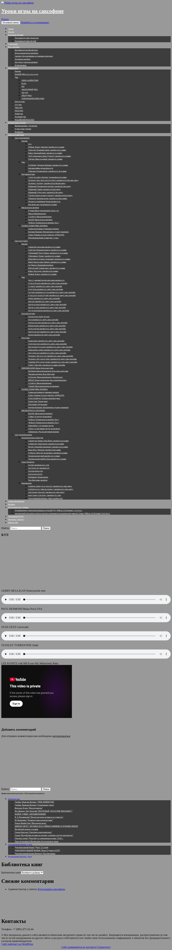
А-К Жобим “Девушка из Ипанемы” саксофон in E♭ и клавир (48, 165)
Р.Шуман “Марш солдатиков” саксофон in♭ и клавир (45, 159)
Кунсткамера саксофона (22, 59)
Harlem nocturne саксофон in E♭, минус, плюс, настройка (47, 326)
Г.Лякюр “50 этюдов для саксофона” (40, 417)
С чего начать (13, 44)
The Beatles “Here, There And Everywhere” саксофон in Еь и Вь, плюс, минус (53, 180)
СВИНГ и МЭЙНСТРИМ (30, 80)
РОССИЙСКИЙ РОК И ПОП (24, 120)
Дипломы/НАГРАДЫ (15, 516)
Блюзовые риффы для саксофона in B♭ (40, 168)
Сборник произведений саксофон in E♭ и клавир (44, 456)
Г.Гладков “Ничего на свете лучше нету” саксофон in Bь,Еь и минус (50, 196)
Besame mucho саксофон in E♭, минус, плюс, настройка (46, 341)
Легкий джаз (19, 114)
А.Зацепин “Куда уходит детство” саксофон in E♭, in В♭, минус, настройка (52, 362)
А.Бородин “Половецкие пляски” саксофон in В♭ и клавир (47, 150)
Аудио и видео (13, 68)
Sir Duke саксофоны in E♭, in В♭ (38, 465)
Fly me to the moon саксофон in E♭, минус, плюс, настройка (47, 283)
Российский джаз (20, 117)
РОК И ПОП (19, 111)
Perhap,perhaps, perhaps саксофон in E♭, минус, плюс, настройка (49, 350)
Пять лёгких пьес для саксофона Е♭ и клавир (42, 205)
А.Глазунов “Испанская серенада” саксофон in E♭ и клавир (47, 250)
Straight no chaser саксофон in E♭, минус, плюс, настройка (47, 305)
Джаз (16, 77)
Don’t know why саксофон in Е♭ (39, 468)
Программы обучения (15, 35)
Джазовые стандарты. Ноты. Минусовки (41, 374)
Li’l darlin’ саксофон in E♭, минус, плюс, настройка (45, 286)
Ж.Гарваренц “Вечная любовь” (38, 477)
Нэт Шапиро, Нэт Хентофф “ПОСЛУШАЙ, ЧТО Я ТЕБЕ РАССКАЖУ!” (44, 811)
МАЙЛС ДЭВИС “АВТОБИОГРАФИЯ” (30, 814)
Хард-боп (25, 93)
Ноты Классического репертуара (32, 438)
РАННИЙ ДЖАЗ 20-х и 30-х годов (26, 74)
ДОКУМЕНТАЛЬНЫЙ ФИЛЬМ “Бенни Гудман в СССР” (37, 850)
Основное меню (11, 22)
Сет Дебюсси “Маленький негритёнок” (41, 265)
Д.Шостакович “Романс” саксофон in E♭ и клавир (44, 256)
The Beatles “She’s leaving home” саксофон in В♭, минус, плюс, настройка (52, 359)
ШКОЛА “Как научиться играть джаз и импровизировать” (47, 380)
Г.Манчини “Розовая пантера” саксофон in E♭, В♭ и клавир (47, 171)
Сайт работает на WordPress (17, 944)
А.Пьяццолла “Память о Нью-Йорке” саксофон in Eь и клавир (48, 441)
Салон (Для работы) (28, 462)
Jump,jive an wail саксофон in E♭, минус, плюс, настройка (47, 332)
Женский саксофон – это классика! (26, 126)
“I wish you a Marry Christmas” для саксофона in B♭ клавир (47, 177)
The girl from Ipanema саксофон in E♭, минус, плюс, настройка (48, 311)
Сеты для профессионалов (23, 435)
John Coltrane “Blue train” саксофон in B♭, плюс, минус (46, 492)
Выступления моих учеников (18, 507)
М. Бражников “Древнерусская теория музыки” (34, 820)
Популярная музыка (28, 174)
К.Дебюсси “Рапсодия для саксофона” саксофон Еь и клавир (48, 453)
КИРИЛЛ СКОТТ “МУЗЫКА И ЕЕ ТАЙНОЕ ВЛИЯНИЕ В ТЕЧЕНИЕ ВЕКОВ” (46, 826)
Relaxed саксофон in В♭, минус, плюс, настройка (44, 335)
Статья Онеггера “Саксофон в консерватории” (33, 832)
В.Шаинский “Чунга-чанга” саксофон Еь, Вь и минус (45, 192)
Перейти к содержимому (35, 22)
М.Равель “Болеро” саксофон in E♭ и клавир (42, 274)
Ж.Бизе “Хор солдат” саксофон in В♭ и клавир (43, 271)
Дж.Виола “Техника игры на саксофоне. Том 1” (43, 223)
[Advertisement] (86, 563)
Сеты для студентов (21, 241)
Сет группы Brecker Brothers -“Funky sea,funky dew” (45, 498)
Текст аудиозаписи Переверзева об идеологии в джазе (36, 841)
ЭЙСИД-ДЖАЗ (27, 96)
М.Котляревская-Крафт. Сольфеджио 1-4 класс (43, 238)
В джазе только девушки (17, 122)
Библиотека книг (14, 799)
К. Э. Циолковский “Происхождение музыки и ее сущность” (39, 817)
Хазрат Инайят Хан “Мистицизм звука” (31, 823)
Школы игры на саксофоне (30, 208)
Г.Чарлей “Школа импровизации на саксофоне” (43, 386)
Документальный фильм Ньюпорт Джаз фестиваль (35, 853)
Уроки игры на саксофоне (32, 11)
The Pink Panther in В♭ (35, 471)
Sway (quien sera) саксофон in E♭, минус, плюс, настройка (47, 353)
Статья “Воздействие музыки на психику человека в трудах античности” (44, 835)
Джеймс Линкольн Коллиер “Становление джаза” (34, 805)
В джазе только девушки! (23, 129)
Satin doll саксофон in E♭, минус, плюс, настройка (44, 302)
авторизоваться (61, 736)
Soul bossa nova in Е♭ (35, 474)
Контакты (11, 504)
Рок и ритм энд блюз (28, 314)
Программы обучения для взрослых (27, 38)
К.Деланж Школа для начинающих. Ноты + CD (43, 211)
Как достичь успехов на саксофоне (26, 62)
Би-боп (24, 83)
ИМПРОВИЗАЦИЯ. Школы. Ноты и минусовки (37, 368)
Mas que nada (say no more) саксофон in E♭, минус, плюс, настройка (50, 347)
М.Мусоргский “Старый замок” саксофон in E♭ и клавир (46, 268)
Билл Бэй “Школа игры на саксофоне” (40, 220)
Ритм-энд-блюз (20, 102)
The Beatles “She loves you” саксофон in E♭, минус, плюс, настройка (50, 356)
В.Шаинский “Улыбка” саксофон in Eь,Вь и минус (44, 189)
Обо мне (11, 32)
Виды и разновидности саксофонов (26, 53)
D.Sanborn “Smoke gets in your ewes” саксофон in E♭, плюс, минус (50, 486)
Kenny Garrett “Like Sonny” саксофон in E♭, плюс (44, 495)
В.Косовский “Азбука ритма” (38, 404)
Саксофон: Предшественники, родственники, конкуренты (34, 56)
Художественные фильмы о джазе (20, 856)
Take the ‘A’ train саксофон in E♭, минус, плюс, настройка (47, 308)
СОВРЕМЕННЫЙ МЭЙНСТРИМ (33, 99)
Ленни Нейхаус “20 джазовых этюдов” (41, 426)
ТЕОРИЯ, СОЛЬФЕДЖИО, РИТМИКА (35, 226)
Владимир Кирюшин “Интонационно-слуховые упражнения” (48, 232)
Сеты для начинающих (22, 138)
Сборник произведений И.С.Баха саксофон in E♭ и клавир (47, 459)
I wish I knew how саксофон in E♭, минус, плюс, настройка (47, 344)
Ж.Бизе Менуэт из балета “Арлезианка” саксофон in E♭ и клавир (49, 259)
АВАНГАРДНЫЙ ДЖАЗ (30, 90)
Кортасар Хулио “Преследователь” (29, 808)
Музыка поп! (19, 132)
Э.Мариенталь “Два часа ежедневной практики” (43, 432)
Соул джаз (18, 105)
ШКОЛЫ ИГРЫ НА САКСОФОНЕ (33, 411)
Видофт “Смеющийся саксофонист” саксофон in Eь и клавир (48, 447)
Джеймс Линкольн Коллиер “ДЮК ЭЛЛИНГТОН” (34, 802)
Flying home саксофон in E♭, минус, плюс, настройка (45, 289)
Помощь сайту (13, 522)
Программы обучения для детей (25, 41)
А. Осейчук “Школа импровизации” (40, 217)
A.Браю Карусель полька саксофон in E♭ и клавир (44, 247)
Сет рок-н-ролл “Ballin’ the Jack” (39, 317)
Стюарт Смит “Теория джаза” (38, 401)
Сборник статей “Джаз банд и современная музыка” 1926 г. (39, 838)
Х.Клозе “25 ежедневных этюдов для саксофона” (44, 429)
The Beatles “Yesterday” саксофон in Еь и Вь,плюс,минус (47, 183)
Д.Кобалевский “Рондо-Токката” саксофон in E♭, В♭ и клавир (48, 253)
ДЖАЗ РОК (19, 108)
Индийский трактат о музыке (26, 829)
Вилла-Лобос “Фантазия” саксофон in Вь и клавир (44, 450)
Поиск (5, 19)
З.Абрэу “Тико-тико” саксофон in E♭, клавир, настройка (46, 365)
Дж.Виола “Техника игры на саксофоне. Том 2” (43, 423)
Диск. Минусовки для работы (37, 480)
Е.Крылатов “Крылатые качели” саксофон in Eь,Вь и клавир (47, 199)
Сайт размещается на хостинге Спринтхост (86, 947)
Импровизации (27, 483)
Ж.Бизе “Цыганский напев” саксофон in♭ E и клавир (45, 153)
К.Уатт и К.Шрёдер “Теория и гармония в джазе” (44, 398)
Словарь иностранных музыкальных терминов (43, 229)
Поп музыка (26, 338)
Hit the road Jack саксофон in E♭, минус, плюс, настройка (47, 329)
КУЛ (23, 86)
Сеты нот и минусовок (16, 135)
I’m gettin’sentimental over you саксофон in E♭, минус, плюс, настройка (51, 292)
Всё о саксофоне (13, 47)
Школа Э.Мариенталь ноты (37, 214)
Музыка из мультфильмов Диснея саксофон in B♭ (44, 202)
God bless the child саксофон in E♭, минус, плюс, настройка (47, 323)
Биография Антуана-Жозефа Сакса (26, 50)
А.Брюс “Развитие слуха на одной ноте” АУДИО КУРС (46, 235)
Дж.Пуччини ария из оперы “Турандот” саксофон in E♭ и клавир (49, 156)
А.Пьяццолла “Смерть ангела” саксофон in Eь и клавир (46, 444)
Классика (18, 71)
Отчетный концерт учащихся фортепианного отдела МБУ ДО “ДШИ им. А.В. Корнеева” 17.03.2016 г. (48, 510)
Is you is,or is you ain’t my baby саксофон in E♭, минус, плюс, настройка (52, 295)
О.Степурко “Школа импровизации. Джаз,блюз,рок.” (45, 377)
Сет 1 (30, 144)
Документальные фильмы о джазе (20, 844)
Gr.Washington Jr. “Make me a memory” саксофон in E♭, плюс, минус (50, 489)
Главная (11, 29)
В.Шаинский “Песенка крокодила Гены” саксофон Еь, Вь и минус (49, 186)
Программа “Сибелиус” (16, 519)
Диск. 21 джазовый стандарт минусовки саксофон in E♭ (46, 280)
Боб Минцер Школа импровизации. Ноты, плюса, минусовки (48, 371)
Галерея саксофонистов (16, 501)
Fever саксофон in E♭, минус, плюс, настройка (43, 320)
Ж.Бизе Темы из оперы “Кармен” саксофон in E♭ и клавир (47, 262)
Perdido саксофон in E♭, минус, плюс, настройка (44, 298)
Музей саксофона (20, 65)
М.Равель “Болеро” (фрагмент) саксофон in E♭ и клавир (46, 147)
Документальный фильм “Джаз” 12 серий (31, 847)
